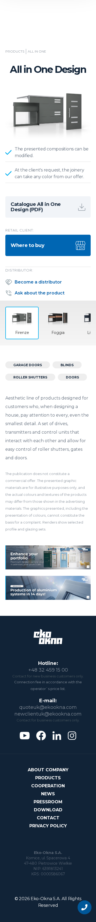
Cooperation (48, 785)
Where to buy (27, 245)
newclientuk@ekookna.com (48, 714)
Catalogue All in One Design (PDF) (36, 207)
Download (48, 809)
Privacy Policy (48, 825)
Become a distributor (38, 282)
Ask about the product (40, 293)
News (48, 793)
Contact (48, 817)
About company (48, 769)
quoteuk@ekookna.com (48, 707)
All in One (37, 51)
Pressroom (48, 801)
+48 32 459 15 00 (48, 670)
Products (14, 51)
